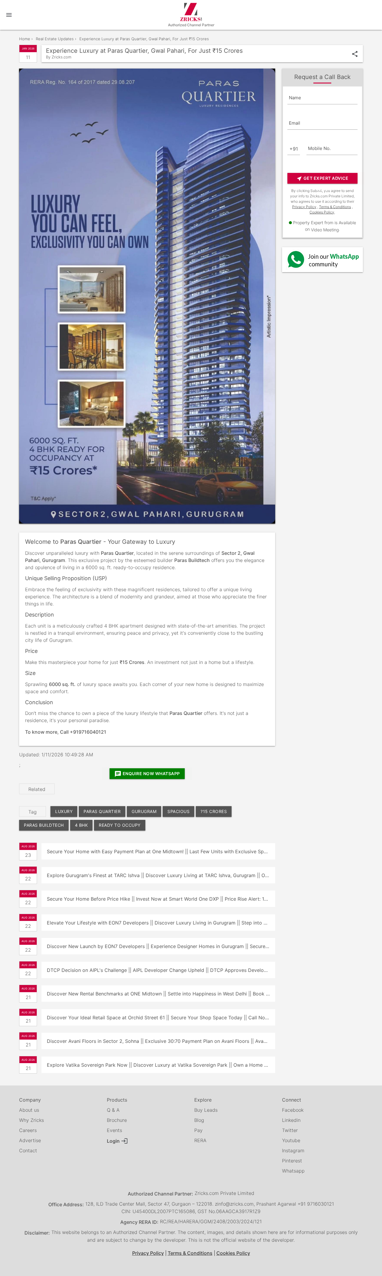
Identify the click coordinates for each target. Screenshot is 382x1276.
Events (114, 1130)
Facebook (293, 1110)
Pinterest (292, 1161)
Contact (28, 1150)
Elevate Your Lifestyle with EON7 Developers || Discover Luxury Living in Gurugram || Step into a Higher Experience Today (161, 923)
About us (29, 1110)
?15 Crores (214, 811)
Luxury (64, 811)
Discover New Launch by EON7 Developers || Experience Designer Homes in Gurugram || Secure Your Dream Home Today (161, 946)
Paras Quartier (102, 811)
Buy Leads (206, 1110)
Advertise (30, 1140)
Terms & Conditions (335, 207)
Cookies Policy (321, 212)
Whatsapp (293, 1171)
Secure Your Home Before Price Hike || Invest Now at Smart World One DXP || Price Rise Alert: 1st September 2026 (161, 899)
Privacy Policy (304, 207)
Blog (199, 1120)
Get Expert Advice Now (322, 180)
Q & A (113, 1110)
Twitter (290, 1130)
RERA (200, 1140)
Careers (28, 1130)
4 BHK (81, 825)
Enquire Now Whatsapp (147, 774)
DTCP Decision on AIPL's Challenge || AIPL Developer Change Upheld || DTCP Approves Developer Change (161, 970)
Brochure (117, 1120)
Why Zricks (31, 1120)
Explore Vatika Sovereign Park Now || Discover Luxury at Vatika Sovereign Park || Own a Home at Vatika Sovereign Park (161, 1065)
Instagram (293, 1150)
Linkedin (291, 1120)
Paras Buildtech (44, 825)
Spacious (178, 811)
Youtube (291, 1140)
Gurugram (144, 811)
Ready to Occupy (120, 825)
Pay (198, 1130)
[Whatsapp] (322, 259)
